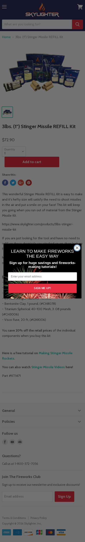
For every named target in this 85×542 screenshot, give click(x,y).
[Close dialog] (77, 248)
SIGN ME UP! (42, 288)
